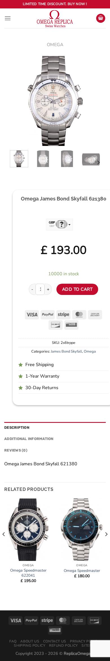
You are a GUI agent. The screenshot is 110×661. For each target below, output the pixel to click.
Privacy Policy (84, 641)
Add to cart (77, 289)
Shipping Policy (29, 645)
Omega (55, 45)
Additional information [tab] (29, 439)
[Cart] (100, 18)
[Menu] (7, 18)
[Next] (91, 101)
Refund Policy (63, 645)
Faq (13, 641)
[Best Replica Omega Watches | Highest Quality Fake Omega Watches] (55, 18)
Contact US (54, 641)
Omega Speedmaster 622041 (28, 573)
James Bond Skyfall (66, 351)
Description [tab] (16, 427)
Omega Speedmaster (82, 570)
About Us (29, 641)
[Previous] (19, 101)
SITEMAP (89, 645)
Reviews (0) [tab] (15, 450)
